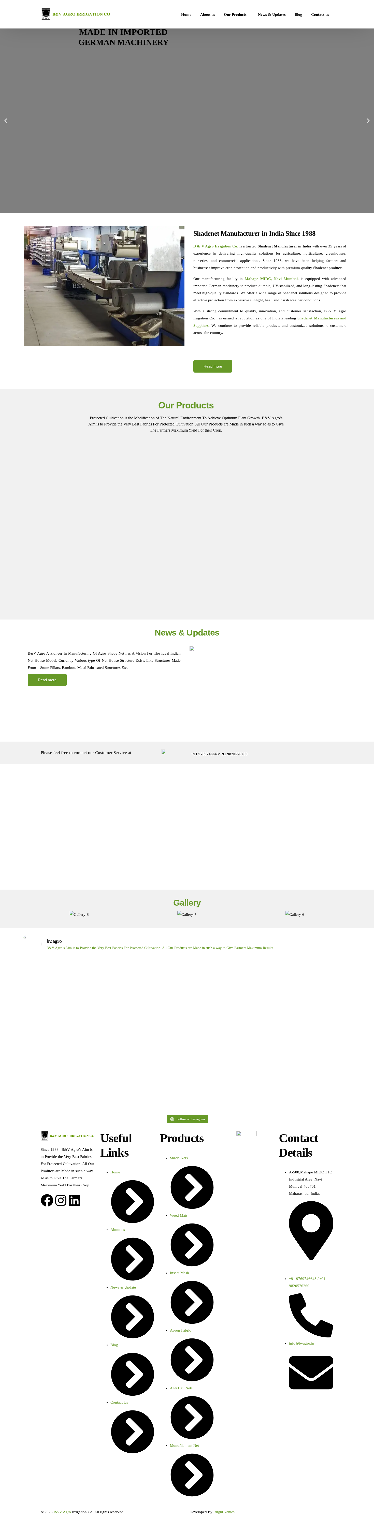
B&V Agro (62, 1512)
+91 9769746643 (205, 754)
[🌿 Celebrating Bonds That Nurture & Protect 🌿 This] (61, 1035)
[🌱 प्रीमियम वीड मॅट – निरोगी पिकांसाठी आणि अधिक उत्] (312, 999)
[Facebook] (47, 1200)
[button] (6, 120)
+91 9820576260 (234, 754)
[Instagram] (60, 1200)
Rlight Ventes (224, 1512)
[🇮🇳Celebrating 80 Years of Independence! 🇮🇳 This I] (145, 1017)
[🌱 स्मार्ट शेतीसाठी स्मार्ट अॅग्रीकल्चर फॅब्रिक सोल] (228, 1003)
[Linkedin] (74, 1200)
